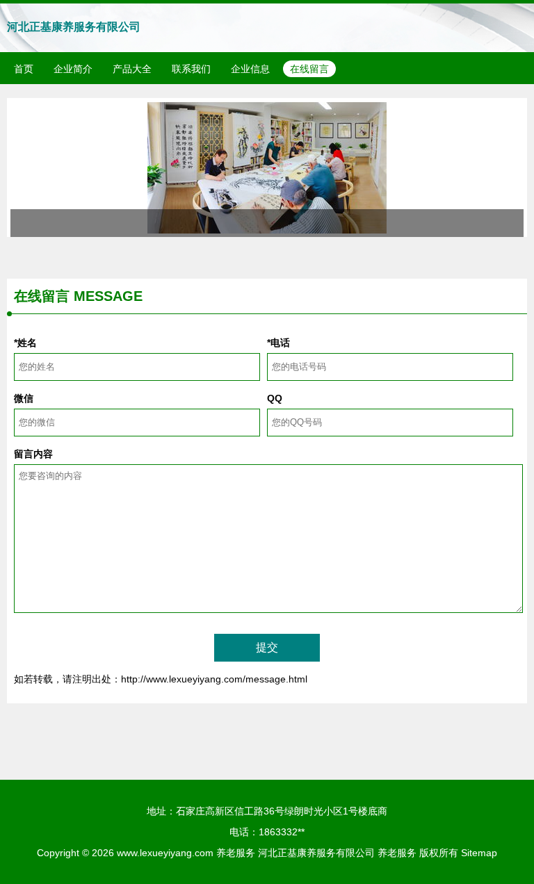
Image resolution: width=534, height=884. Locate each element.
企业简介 (73, 68)
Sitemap (479, 852)
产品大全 (132, 68)
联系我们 (191, 68)
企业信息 (250, 68)
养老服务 (235, 852)
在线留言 (309, 68)
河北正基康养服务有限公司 (73, 27)
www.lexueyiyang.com (165, 852)
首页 (23, 68)
